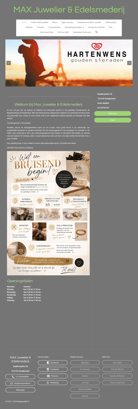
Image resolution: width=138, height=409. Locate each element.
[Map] (48, 327)
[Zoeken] (96, 32)
